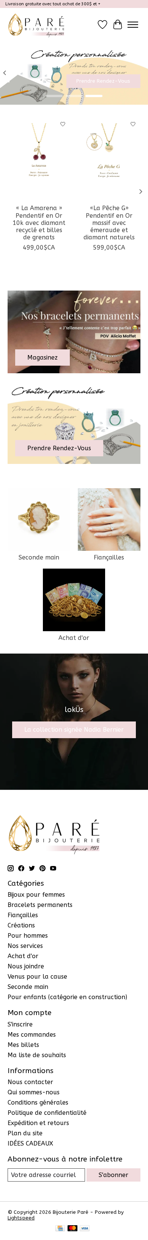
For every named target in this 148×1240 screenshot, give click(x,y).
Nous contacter (30, 1082)
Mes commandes (32, 1034)
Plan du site (25, 1133)
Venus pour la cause (37, 976)
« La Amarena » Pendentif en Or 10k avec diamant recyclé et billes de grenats (39, 222)
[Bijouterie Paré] (36, 24)
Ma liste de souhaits (37, 1055)
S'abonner (113, 1175)
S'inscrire (20, 1024)
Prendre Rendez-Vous (103, 81)
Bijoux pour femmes (36, 894)
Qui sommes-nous (34, 1092)
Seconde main (39, 557)
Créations (21, 925)
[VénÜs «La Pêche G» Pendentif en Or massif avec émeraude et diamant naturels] (109, 158)
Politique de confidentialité (47, 1112)
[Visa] (85, 1228)
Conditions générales (38, 1102)
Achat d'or (73, 637)
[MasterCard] (72, 1228)
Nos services (25, 945)
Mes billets (23, 1044)
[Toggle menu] (132, 24)
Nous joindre (26, 966)
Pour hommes (28, 935)
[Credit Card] (60, 1228)
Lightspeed (21, 1218)
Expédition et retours (38, 1123)
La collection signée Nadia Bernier (74, 729)
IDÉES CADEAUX (30, 1143)
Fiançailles (109, 557)
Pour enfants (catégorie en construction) (67, 997)
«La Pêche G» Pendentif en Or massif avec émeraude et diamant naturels (109, 222)
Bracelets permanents (40, 904)
